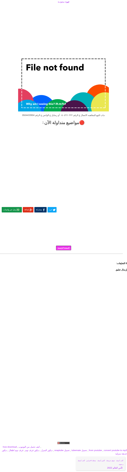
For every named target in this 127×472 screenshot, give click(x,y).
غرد (50, 210)
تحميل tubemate (79, 450)
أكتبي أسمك (101, 460)
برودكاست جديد (79, 447)
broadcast (46, 447)
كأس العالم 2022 (115, 468)
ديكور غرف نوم (32, 450)
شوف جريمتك (110, 460)
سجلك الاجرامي (91, 460)
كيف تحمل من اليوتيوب (29, 447)
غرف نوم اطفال (15, 450)
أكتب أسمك (119, 460)
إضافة (26, 210)
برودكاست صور (94, 447)
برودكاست (63, 256)
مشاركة (39, 210)
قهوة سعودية (63, 1)
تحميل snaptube (62, 450)
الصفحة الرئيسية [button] (63, 248)
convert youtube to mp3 (115, 450)
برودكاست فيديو (109, 447)
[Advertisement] (63, 7)
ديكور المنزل (46, 450)
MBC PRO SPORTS (62, 447)
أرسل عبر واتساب (10, 210)
